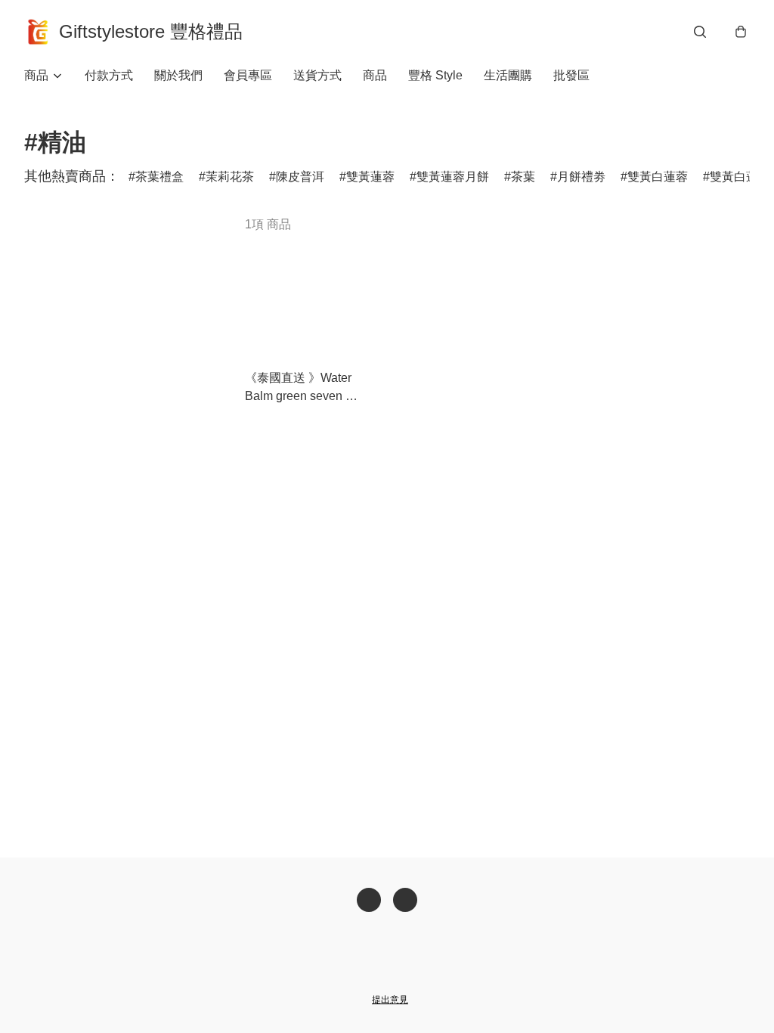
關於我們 (178, 75)
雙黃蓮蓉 (370, 176)
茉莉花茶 (230, 176)
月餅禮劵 (581, 176)
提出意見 (390, 999)
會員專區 (248, 75)
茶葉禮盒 (159, 176)
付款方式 (109, 75)
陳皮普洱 (300, 176)
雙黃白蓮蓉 (657, 176)
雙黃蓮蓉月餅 (452, 176)
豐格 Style (435, 75)
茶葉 (523, 176)
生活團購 (508, 75)
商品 (375, 75)
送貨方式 (317, 75)
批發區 (571, 75)
